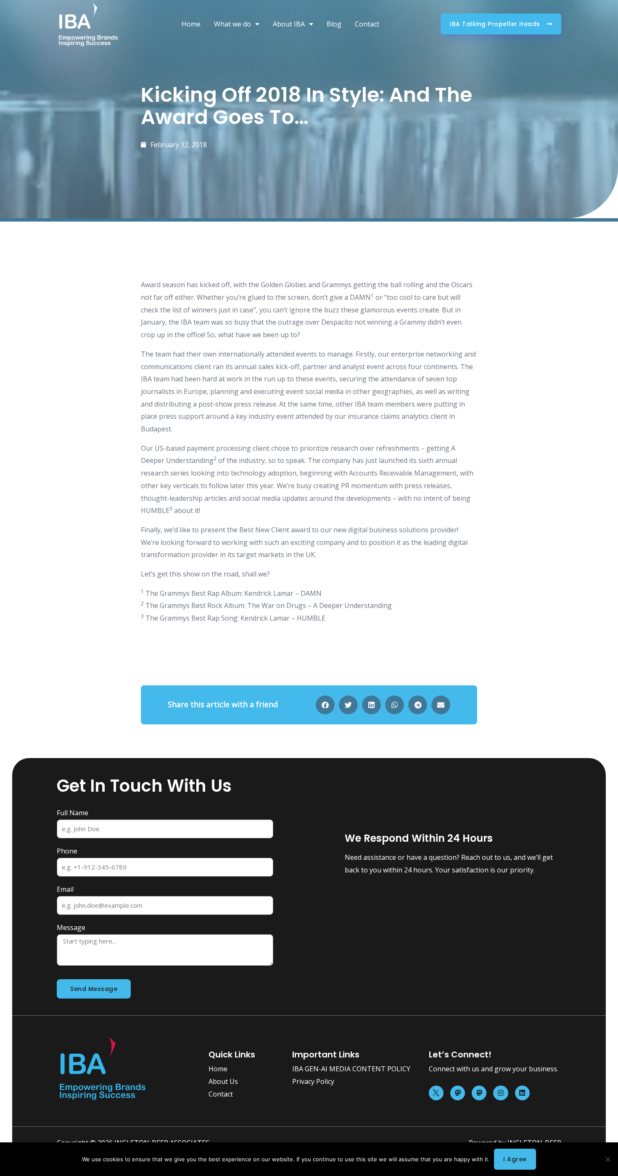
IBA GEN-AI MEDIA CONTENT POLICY (351, 1069)
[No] (607, 1159)
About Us (223, 1081)
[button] (325, 704)
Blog (334, 24)
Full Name (72, 812)
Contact (367, 24)
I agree (515, 1159)
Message (71, 927)
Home (191, 24)
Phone (67, 851)
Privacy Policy (313, 1081)
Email (65, 889)
